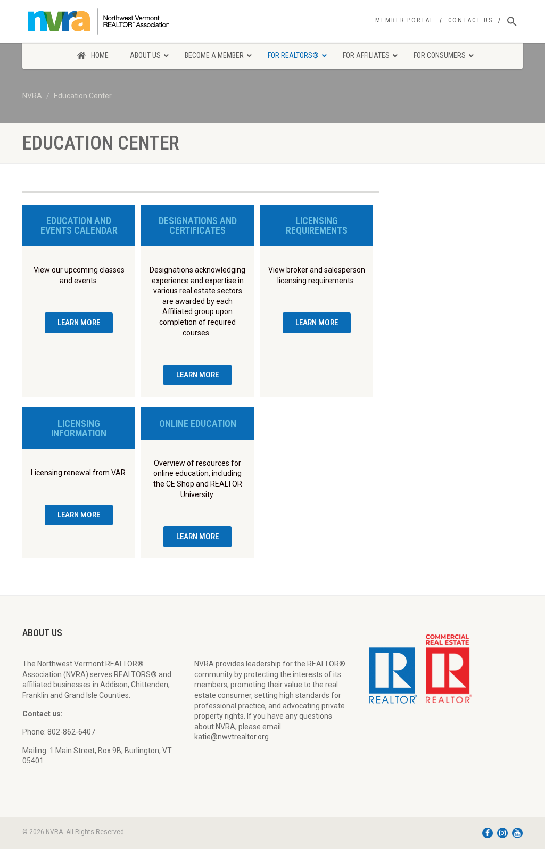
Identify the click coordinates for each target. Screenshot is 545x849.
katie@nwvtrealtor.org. (232, 736)
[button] (512, 22)
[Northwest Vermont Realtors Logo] (100, 21)
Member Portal (404, 20)
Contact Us (470, 20)
